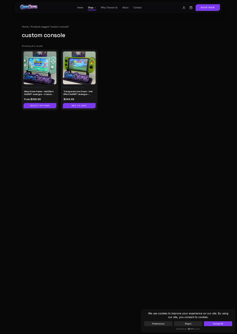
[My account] (184, 8)
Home (80, 7)
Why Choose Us (109, 7)
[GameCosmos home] (28, 8)
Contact (137, 7)
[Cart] (191, 8)
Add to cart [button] (79, 105)
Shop (90, 7)
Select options (40, 105)
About (125, 7)
